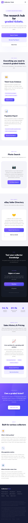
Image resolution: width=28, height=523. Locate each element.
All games (14, 288)
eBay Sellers (12, 493)
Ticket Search (4, 491)
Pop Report (12, 491)
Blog (7, 495)
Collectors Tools (9, 2)
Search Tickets (14, 35)
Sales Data (14, 44)
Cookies (18, 519)
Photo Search (4, 493)
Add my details (14, 234)
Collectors (19, 493)
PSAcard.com (6, 508)
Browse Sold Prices (14, 367)
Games (3, 495)
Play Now (14, 284)
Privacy (13, 519)
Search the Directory (14, 230)
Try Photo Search (14, 182)
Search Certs (9, 99)
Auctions (19, 491)
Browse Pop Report (14, 40)
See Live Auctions (14, 372)
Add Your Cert (14, 407)
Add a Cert (13, 495)
